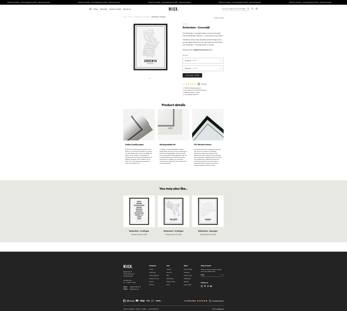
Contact (168, 269)
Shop (95, 9)
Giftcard (151, 285)
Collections (152, 272)
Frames (151, 281)
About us (127, 9)
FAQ (167, 275)
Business (186, 281)
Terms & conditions (129, 309)
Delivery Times (170, 281)
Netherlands (138, 17)
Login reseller (187, 285)
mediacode (220, 309)
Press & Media (188, 269)
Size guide (185, 55)
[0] (256, 9)
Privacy (138, 309)
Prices (168, 285)
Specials (103, 9)
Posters (130, 17)
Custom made (115, 9)
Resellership (187, 278)
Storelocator (170, 278)
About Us (169, 272)
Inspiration (187, 272)
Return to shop (219, 18)
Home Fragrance (154, 275)
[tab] (149, 78)
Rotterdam (146, 17)
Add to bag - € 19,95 (192, 75)
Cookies (144, 309)
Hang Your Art (188, 275)
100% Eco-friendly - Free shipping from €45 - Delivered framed (28, 2)
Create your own (154, 278)
